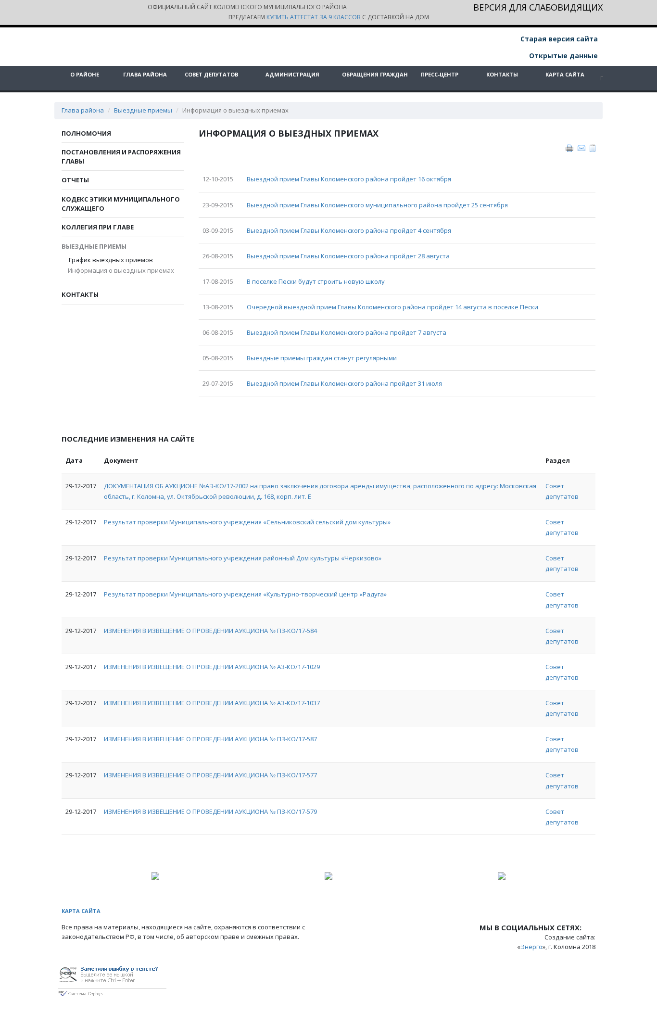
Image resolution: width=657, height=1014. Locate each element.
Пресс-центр (439, 74)
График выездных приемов (111, 260)
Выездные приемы (143, 110)
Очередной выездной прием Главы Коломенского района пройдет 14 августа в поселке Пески (392, 307)
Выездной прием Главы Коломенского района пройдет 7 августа (346, 332)
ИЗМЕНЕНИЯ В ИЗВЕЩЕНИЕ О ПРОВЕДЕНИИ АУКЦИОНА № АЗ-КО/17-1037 (212, 702)
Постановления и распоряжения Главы (121, 156)
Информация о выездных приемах (121, 271)
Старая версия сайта (558, 38)
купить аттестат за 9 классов (313, 17)
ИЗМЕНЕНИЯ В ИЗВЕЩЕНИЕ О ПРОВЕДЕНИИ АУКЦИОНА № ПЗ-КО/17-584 (210, 630)
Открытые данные (562, 55)
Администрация (292, 74)
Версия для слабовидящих (538, 8)
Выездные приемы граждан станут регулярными (322, 358)
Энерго (531, 946)
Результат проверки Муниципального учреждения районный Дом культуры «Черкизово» (242, 558)
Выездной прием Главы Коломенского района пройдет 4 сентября (349, 230)
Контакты (502, 74)
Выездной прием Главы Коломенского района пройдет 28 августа (348, 256)
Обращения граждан (375, 74)
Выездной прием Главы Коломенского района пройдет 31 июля (344, 383)
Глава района (145, 74)
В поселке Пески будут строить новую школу (316, 281)
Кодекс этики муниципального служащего (121, 204)
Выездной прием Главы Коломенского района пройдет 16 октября (349, 179)
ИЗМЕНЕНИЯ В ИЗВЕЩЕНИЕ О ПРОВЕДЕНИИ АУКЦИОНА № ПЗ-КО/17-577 (210, 775)
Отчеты (75, 180)
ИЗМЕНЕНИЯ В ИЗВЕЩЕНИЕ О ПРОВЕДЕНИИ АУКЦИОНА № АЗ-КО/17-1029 (212, 666)
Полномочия (86, 133)
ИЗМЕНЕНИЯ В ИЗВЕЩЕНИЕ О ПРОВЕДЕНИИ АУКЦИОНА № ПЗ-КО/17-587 (210, 739)
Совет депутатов (211, 74)
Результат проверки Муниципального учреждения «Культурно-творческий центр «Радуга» (245, 594)
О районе (84, 74)
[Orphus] (112, 979)
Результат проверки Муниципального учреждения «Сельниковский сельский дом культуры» (247, 522)
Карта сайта (564, 74)
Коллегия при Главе (98, 227)
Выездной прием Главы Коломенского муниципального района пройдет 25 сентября (377, 205)
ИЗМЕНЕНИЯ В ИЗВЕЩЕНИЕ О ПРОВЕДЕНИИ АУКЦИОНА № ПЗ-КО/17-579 (210, 811)
